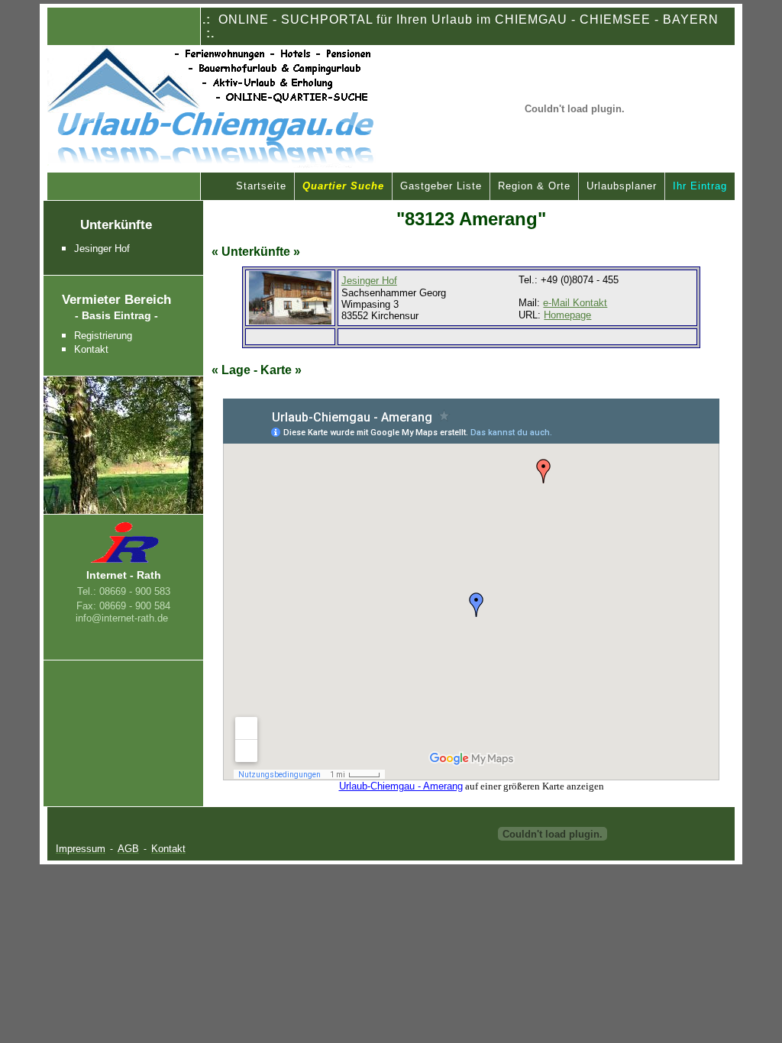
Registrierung (103, 335)
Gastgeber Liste (441, 186)
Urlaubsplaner (621, 186)
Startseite (261, 186)
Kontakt (91, 349)
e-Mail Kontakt (575, 302)
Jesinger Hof (102, 248)
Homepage (567, 315)
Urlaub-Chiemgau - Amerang (401, 786)
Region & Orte (534, 186)
